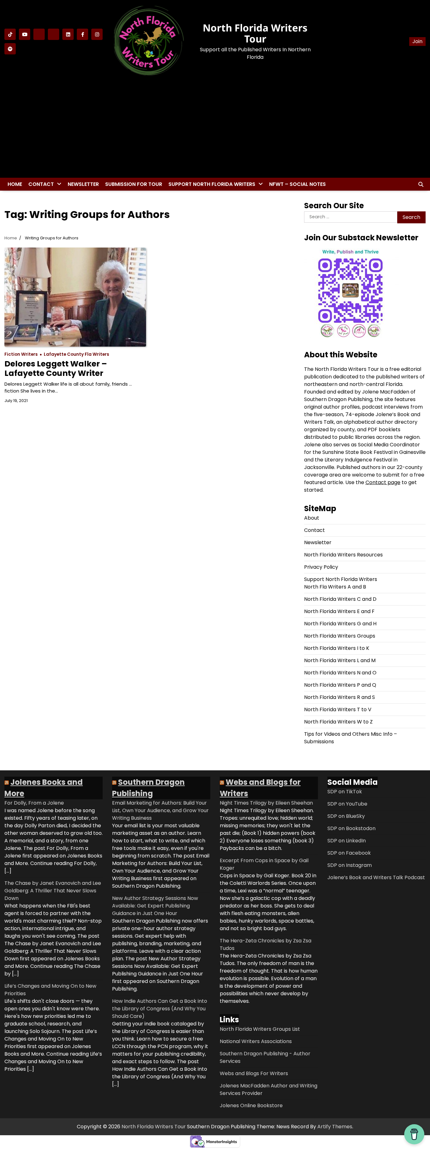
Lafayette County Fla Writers (76, 354)
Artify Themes (334, 1126)
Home (15, 184)
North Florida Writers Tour (255, 33)
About (311, 518)
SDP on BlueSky (346, 816)
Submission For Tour (133, 184)
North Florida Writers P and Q (340, 685)
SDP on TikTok (344, 791)
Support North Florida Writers (211, 184)
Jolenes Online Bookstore (251, 1105)
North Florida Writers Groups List (260, 1029)
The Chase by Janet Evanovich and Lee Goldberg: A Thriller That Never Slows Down (52, 890)
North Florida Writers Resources (343, 554)
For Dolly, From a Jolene (34, 803)
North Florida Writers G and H (340, 623)
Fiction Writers (21, 354)
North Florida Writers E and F (339, 611)
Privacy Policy (321, 567)
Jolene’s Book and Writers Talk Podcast (376, 877)
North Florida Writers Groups (339, 635)
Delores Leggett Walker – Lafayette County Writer (55, 368)
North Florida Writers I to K (336, 648)
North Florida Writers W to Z (338, 721)
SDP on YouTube (347, 803)
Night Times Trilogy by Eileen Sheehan (266, 803)
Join (417, 41)
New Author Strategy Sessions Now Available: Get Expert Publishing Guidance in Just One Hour (155, 906)
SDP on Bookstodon (351, 828)
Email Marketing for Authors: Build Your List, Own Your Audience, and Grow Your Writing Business (160, 810)
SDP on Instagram (349, 865)
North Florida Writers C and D (340, 599)
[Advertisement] (215, 129)
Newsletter (83, 184)
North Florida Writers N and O (340, 672)
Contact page (382, 482)
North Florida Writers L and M (340, 660)
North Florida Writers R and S (339, 697)
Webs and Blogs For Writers (254, 1073)
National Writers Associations (256, 1041)
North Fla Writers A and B (335, 586)
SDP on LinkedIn (346, 840)
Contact (41, 184)
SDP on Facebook (349, 853)
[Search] (421, 184)
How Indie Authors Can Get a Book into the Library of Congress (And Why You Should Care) (159, 1008)
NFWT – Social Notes (297, 184)
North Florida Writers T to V (337, 709)
